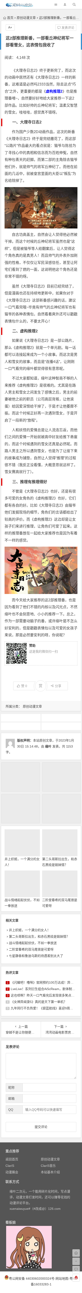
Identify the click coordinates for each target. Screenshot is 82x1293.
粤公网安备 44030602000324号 (31, 1278)
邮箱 (11, 1098)
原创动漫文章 (26, 18)
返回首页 (11, 1159)
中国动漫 (61, 717)
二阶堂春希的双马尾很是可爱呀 (31, 949)
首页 (10, 18)
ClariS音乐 (48, 1165)
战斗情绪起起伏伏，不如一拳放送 (33, 943)
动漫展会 (11, 1172)
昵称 (11, 1087)
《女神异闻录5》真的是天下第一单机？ (39, 1002)
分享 (58, 686)
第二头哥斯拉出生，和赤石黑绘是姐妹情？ (39, 936)
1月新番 (20, 717)
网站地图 (62, 1278)
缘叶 (48, 746)
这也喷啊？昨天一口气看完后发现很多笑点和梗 (44, 995)
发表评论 (67, 27)
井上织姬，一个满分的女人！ (29, 930)
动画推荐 (20, 726)
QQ (10, 1109)
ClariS (9, 1165)
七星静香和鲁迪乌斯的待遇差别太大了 (36, 956)
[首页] (76, 1253)
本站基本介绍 (50, 1172)
